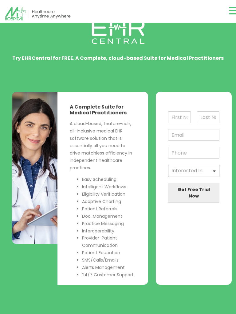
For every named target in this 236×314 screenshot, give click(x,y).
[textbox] (191, 170)
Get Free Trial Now (194, 192)
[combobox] (193, 171)
